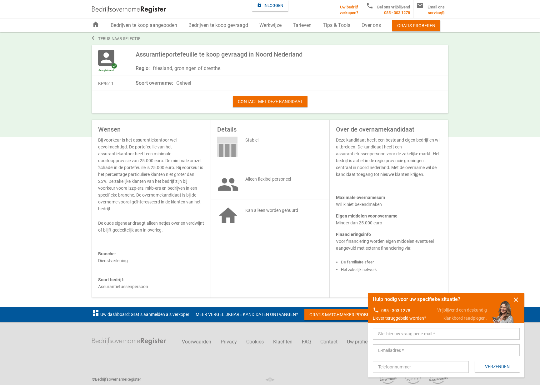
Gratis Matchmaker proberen (343, 314)
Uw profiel (358, 342)
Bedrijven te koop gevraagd (218, 25)
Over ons (371, 25)
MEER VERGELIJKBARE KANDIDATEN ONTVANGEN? (247, 314)
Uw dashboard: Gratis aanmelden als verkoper (140, 314)
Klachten (282, 342)
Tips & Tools (336, 25)
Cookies (255, 342)
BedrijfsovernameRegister (129, 9)
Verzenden (497, 366)
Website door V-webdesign (270, 379)
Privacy (229, 342)
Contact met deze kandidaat (270, 101)
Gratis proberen (416, 25)
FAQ (306, 342)
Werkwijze (270, 25)
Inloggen (270, 5)
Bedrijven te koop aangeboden (144, 25)
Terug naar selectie (116, 38)
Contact (329, 342)
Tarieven (302, 25)
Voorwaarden (196, 342)
